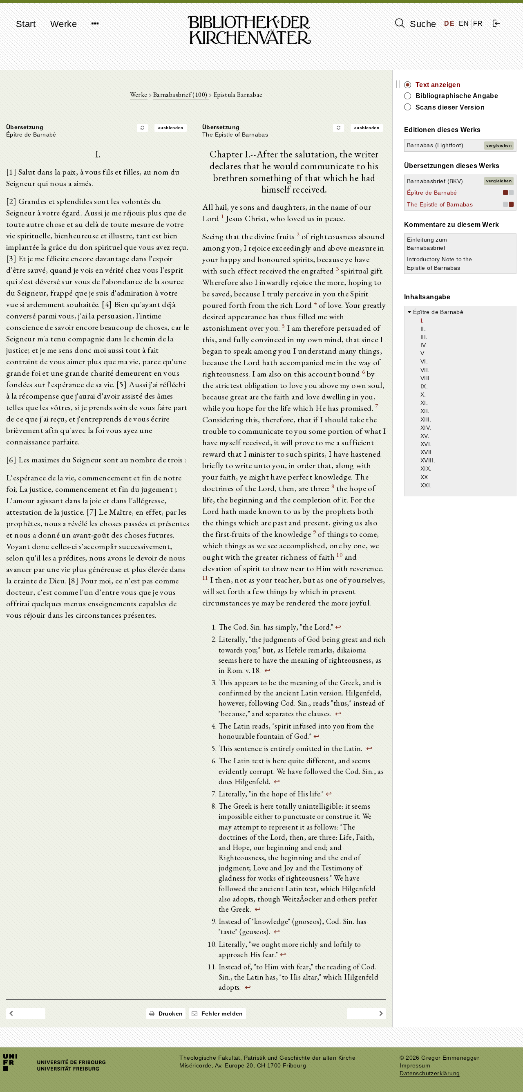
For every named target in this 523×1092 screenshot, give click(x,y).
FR (478, 23)
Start (26, 24)
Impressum (415, 1066)
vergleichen (499, 145)
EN (464, 23)
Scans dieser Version (450, 107)
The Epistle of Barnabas (440, 204)
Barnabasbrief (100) (181, 94)
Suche (421, 24)
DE (449, 23)
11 (205, 577)
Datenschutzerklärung (430, 1073)
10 (339, 554)
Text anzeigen (438, 84)
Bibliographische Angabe (457, 95)
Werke (63, 24)
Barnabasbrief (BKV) (435, 181)
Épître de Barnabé (432, 192)
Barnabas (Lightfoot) (435, 145)
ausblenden (170, 128)
